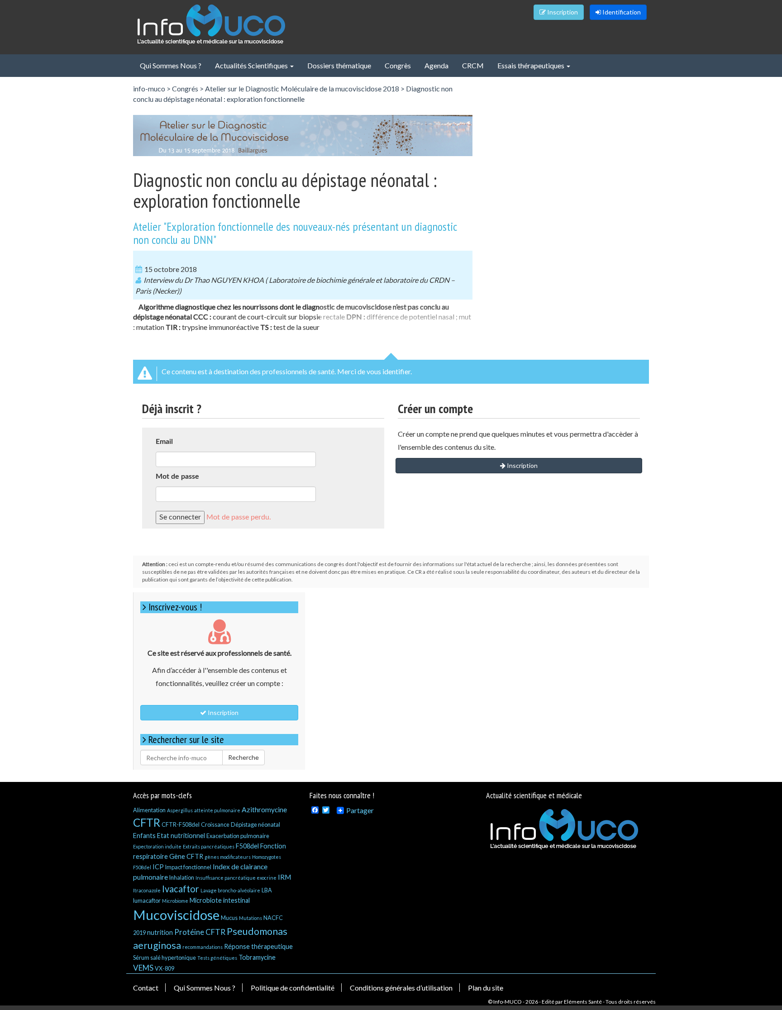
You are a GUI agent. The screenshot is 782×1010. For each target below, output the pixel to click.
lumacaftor (147, 900)
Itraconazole (147, 890)
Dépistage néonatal (255, 824)
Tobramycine (257, 957)
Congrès (398, 65)
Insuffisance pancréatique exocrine (236, 878)
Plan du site (485, 987)
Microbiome (175, 901)
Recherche (243, 757)
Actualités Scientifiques (252, 65)
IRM (284, 876)
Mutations (250, 918)
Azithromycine (264, 809)
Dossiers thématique (339, 65)
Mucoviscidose (176, 915)
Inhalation (181, 877)
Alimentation (149, 810)
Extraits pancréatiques (208, 846)
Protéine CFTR (199, 932)
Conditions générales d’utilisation (401, 987)
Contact (145, 987)
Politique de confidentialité (292, 987)
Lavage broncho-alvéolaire (230, 890)
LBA (267, 890)
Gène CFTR (186, 856)
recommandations (202, 947)
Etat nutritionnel (181, 835)
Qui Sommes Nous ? (170, 65)
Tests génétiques (217, 958)
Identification (621, 12)
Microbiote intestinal (220, 900)
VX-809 (164, 968)
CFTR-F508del (181, 824)
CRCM (473, 65)
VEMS (143, 967)
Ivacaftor (180, 888)
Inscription (562, 12)
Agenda (436, 65)
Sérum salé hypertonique (164, 957)
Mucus (229, 917)
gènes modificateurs (228, 857)
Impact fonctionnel (188, 867)
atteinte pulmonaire (217, 810)
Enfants (144, 835)
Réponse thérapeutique (258, 946)
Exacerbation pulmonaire (237, 835)
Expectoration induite (157, 846)
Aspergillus (180, 810)
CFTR (146, 822)
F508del (247, 846)
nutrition (160, 932)
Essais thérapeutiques (531, 65)
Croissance (215, 824)
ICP (158, 867)
